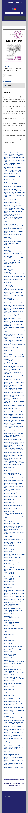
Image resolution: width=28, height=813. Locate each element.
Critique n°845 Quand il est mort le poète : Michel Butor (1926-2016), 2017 (13, 342)
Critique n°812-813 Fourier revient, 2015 (13, 404)
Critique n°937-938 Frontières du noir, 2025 (14, 174)
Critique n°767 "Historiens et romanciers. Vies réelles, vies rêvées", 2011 (13, 484)
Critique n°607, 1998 (9, 713)
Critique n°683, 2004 (9, 613)
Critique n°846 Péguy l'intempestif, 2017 (13, 340)
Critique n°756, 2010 (9, 502)
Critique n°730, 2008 (9, 545)
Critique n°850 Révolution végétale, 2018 (13, 332)
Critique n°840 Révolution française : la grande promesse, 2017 (13, 349)
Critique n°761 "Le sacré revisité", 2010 (13, 496)
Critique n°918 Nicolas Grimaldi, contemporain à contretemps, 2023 (12, 203)
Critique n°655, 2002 (9, 655)
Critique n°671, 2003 (9, 633)
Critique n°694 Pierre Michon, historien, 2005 (14, 599)
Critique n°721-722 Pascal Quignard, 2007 (13, 557)
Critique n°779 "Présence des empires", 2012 (14, 462)
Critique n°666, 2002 (9, 640)
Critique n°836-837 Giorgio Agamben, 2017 (14, 356)
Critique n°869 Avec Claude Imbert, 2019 (13, 295)
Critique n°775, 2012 (9, 467)
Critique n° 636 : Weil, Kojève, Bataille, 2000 (14, 678)
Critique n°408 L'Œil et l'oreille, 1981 (12, 745)
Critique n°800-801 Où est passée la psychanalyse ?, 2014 (12, 424)
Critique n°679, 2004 (9, 620)
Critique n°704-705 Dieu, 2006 (11, 583)
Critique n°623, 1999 (9, 695)
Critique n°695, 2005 (9, 597)
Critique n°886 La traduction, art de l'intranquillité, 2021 (12, 263)
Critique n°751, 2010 (9, 510)
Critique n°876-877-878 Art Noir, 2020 (13, 279)
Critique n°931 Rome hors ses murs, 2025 (13, 173)
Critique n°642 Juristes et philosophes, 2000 (14, 672)
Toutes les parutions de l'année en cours (14, 779)
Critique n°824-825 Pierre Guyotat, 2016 (13, 380)
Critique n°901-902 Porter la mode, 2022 (13, 234)
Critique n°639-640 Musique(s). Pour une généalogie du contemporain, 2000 (13, 676)
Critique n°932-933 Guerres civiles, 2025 (13, 171)
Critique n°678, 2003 (9, 623)
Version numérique (7, 81)
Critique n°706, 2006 (9, 581)
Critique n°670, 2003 (9, 634)
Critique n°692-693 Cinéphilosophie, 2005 (13, 601)
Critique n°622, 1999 (9, 697)
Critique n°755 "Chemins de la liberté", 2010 (14, 504)
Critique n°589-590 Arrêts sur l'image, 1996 (14, 720)
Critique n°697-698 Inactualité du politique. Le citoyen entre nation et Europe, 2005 (14, 594)
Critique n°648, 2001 (9, 664)
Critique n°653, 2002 (9, 657)
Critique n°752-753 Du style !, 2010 (12, 508)
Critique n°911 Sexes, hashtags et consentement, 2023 (12, 215)
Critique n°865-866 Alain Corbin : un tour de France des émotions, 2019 (14, 300)
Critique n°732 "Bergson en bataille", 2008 (13, 539)
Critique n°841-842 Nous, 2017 (11, 347)
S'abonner (5, 78)
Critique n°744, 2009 (9, 521)
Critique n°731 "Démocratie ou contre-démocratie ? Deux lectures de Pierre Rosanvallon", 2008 (13, 542)
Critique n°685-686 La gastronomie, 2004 (13, 610)
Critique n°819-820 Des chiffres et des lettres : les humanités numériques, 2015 (13, 390)
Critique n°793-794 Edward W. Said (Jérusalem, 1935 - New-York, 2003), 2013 (13, 436)
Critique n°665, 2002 (9, 642)
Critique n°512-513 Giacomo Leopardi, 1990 (14, 734)
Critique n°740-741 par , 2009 (14, 525)
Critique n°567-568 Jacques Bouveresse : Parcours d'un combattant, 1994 (13, 724)
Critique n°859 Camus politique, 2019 (12, 314)
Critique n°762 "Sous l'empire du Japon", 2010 (14, 494)
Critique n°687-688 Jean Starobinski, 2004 (13, 608)
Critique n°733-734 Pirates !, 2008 (12, 538)
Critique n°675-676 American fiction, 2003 (13, 627)
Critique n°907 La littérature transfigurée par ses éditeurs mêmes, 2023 (14, 223)
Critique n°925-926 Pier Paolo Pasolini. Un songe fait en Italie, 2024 (13, 187)
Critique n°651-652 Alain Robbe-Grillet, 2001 (14, 661)
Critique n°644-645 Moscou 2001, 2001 (13, 669)
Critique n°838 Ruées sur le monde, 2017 (13, 354)
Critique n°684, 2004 (9, 611)
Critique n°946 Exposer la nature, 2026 (13, 151)
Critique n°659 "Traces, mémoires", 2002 (13, 649)
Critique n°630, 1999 (9, 688)
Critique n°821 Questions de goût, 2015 (13, 388)
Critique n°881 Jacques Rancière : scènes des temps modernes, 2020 (14, 274)
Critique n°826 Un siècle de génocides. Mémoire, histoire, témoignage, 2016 (13, 378)
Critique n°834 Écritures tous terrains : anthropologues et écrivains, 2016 (13, 361)
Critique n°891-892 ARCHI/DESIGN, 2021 (13, 253)
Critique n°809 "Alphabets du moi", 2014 (13, 410)
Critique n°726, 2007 (9, 551)
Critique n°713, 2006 (9, 572)
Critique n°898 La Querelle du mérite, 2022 (14, 241)
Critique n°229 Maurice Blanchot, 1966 (13, 766)
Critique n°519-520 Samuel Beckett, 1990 (13, 732)
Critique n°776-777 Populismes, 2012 (12, 466)
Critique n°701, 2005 (9, 589)
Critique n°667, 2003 (9, 639)
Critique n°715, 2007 (9, 567)
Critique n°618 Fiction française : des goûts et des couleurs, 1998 (14, 703)
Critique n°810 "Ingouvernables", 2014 (12, 408)
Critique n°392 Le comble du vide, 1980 (13, 753)
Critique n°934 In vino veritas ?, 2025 (12, 170)
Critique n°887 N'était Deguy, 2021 (12, 260)
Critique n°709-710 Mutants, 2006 (12, 576)
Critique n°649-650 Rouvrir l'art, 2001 (12, 663)
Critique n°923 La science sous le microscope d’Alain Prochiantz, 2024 (14, 193)
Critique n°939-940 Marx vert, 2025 (12, 176)
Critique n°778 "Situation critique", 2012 (13, 464)
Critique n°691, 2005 (9, 602)
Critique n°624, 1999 (9, 694)
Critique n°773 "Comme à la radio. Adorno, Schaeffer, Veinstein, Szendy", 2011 (13, 472)
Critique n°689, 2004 (9, 607)
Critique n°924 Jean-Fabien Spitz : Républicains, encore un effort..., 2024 (12, 190)
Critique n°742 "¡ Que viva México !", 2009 (13, 523)
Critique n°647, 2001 (9, 666)
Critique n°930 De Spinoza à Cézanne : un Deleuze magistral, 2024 (13, 178)
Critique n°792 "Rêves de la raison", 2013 (13, 438)
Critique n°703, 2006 (9, 584)
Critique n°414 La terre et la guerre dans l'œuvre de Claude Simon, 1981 (13, 743)
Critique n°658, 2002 (9, 651)
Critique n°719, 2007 (9, 560)
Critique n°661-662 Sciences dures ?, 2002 (13, 646)
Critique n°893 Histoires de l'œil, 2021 (12, 251)
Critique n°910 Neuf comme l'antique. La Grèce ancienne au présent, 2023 (13, 217)
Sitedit (8, 796)
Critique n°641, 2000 (9, 674)
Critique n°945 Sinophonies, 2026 (11, 152)
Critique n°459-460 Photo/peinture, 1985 (13, 738)
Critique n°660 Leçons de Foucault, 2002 (13, 648)
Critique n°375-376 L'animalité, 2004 (12, 622)
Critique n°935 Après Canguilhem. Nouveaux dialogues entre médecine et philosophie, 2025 (14, 167)
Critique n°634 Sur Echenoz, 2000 (11, 682)
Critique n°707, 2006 (9, 579)
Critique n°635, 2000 (9, 680)
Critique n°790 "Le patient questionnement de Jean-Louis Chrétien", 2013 (14, 443)
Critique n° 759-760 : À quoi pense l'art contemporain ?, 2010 (13, 498)
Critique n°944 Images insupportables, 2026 (14, 154)
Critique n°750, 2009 (9, 511)
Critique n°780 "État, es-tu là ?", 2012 (12, 461)
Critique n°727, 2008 (9, 549)
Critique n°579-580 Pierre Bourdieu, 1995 (13, 722)
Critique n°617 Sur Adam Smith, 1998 (12, 706)
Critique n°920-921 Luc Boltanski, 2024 (13, 198)
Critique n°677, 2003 (9, 625)
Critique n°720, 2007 (9, 558)
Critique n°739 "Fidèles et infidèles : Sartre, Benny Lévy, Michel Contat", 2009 (14, 527)
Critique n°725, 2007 (9, 552)
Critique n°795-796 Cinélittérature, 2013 (13, 433)
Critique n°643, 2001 (9, 671)
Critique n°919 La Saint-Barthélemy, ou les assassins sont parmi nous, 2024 (13, 200)
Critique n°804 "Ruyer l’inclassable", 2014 (13, 417)
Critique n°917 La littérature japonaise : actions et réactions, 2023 (13, 206)
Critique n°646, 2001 (9, 668)
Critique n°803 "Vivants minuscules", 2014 (13, 419)
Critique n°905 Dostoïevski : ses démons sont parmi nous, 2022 (13, 229)
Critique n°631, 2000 (9, 686)
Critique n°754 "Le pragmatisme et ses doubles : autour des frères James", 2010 (13, 506)
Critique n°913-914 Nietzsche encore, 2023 (14, 209)
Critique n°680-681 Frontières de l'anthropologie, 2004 (11, 618)
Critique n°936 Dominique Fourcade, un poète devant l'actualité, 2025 (13, 163)
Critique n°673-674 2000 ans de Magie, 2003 (14, 628)
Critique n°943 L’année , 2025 (12, 155)
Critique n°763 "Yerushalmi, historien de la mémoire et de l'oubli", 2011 (13, 492)
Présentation (7, 92)
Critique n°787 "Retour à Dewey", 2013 (13, 448)
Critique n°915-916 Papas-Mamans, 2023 (13, 208)
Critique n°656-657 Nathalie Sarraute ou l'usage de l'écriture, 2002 (13, 653)
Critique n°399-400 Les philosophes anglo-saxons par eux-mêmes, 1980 (13, 748)
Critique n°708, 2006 (9, 578)
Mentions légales (19, 793)
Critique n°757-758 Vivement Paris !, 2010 (13, 500)
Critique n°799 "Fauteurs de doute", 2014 (13, 426)
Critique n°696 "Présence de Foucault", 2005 (14, 596)
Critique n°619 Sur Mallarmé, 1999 (12, 701)
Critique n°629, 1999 (9, 689)
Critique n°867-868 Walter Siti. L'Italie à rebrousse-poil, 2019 (13, 297)
